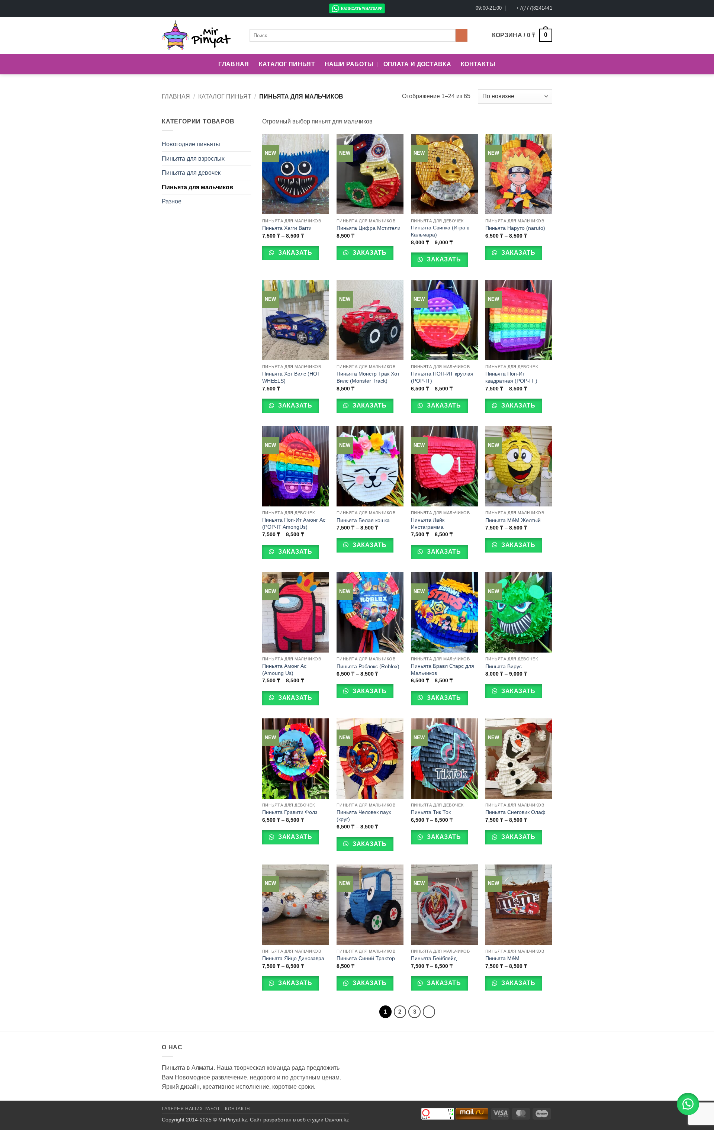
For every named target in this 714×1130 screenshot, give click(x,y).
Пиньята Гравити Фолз (289, 812)
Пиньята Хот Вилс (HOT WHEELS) (291, 377)
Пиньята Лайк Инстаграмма (427, 523)
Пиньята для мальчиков (197, 187)
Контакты (478, 64)
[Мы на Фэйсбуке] (165, 8)
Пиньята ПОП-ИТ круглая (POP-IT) (442, 377)
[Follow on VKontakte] (186, 8)
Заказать (294, 252)
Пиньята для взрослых (193, 158)
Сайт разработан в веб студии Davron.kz (299, 1120)
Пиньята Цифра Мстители (369, 228)
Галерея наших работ (191, 1108)
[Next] (429, 1011)
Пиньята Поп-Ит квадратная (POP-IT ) (511, 377)
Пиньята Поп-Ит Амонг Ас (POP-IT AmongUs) (293, 523)
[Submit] (462, 35)
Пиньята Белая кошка (363, 520)
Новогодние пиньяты (191, 144)
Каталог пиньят (287, 64)
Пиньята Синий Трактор (366, 958)
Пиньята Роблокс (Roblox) (368, 666)
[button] (522, 35)
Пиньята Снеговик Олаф (515, 812)
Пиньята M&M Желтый (513, 520)
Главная (233, 64)
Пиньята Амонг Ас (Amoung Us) (284, 669)
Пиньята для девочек (191, 173)
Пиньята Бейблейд (434, 958)
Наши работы (349, 64)
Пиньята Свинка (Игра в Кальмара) (440, 231)
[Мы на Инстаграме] (172, 8)
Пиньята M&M (502, 958)
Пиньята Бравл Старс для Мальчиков (442, 669)
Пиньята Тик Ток (431, 812)
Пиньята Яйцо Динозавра (293, 958)
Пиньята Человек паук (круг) (364, 815)
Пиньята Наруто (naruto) (515, 228)
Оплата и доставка (417, 64)
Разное (171, 201)
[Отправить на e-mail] (179, 8)
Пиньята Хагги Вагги (287, 228)
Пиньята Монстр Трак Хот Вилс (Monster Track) (368, 377)
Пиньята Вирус (503, 666)
